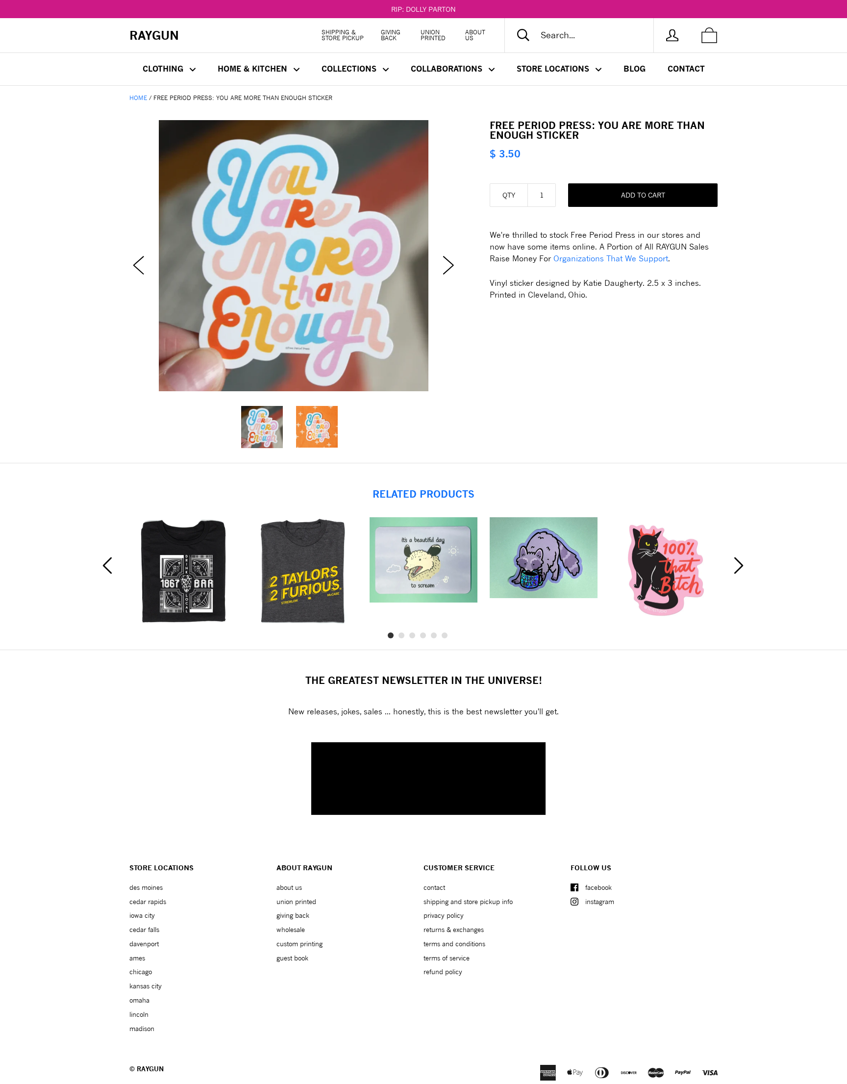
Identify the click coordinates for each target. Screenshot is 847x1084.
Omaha (139, 1000)
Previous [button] (107, 566)
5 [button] (434, 635)
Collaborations (448, 69)
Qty (508, 195)
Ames (137, 958)
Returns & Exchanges (454, 929)
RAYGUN (150, 1069)
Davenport (144, 944)
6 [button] (445, 635)
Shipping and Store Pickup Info (468, 902)
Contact (686, 69)
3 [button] (412, 635)
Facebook (598, 887)
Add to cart (643, 195)
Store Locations (554, 69)
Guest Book (292, 958)
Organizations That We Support (610, 258)
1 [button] (391, 635)
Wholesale (290, 929)
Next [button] (738, 566)
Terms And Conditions (454, 944)
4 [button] (423, 635)
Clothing (164, 69)
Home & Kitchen (254, 69)
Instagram (599, 902)
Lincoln (139, 1014)
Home (138, 97)
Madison (141, 1029)
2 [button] (401, 635)
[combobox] (587, 35)
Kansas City (145, 986)
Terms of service (447, 958)
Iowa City (142, 915)
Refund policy (443, 972)
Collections (350, 69)
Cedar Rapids (147, 902)
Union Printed (433, 35)
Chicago (140, 972)
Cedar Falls (144, 929)
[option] (293, 255)
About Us (475, 35)
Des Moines (146, 887)
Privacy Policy (444, 915)
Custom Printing (299, 944)
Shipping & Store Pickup (343, 35)
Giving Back (390, 35)
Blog (634, 69)
